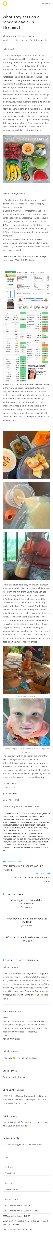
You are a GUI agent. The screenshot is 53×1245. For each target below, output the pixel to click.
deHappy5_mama (9, 822)
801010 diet (11, 814)
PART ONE (13, 793)
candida (38, 814)
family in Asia (14, 828)
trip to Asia (11, 845)
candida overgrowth (28, 817)
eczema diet (7, 825)
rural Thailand (24, 842)
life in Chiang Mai (28, 833)
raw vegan (12, 842)
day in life (25, 819)
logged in (19, 1144)
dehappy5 (35, 819)
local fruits (32, 836)
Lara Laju (8, 1089)
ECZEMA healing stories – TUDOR (16, 1216)
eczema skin (41, 825)
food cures (42, 828)
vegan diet (7, 847)
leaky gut (16, 833)
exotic (5, 828)
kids (16, 40)
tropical (20, 845)
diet (8, 40)
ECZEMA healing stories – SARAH (16, 1205)
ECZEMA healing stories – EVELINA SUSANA (21, 1210)
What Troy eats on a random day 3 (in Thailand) (27, 920)
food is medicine (10, 831)
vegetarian (26, 847)
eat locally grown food (31, 822)
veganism (16, 847)
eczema (46, 822)
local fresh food (18, 836)
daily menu (16, 819)
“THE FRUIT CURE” (31, 806)
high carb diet (37, 831)
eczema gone (18, 825)
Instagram (7, 833)
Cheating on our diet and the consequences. (26, 902)
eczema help (30, 825)
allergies (21, 814)
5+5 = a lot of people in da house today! (26, 937)
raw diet (41, 839)
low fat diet (18, 839)
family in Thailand (29, 828)
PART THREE (13, 800)
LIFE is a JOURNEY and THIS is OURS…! (18, 1229)
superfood (36, 842)
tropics (42, 845)
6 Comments (40, 40)
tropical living (31, 845)
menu (24, 40)
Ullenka (10, 36)
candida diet (12, 817)
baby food (30, 814)
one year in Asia (30, 839)
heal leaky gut (24, 831)
